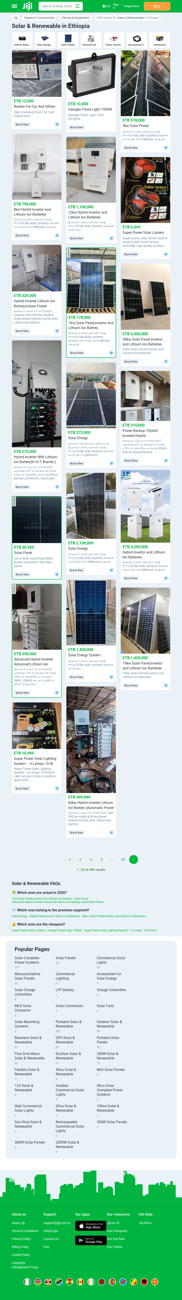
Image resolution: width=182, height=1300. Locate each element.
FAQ (46, 1247)
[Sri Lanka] (112, 1281)
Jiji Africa (145, 1223)
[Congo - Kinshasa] (123, 1281)
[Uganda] (48, 1281)
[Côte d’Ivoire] (91, 1281)
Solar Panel (81, 898)
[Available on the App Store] (90, 1226)
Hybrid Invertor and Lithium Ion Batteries (55, 916)
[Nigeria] (27, 1281)
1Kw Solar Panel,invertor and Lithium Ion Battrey (42, 898)
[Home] (28, 6)
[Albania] (144, 1281)
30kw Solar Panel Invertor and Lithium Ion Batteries (114, 916)
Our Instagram (117, 1231)
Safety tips (51, 1231)
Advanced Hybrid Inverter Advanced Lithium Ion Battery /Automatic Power (58, 902)
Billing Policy (20, 1247)
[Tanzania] (59, 1281)
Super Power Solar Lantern (28, 930)
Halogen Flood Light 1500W (64, 930)
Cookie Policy (21, 1255)
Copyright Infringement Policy (25, 1265)
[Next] (133, 859)
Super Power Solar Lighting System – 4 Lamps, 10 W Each (120, 930)
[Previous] (48, 859)
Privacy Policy (21, 1239)
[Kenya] (37, 1281)
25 (123, 859)
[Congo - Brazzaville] (133, 1281)
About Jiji (18, 1223)
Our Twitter (115, 1247)
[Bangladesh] (101, 1281)
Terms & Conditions (25, 1231)
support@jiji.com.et (57, 1223)
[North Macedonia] (154, 1281)
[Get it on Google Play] (91, 1241)
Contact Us (51, 1239)
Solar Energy (19, 916)
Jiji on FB (113, 1223)
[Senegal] (80, 1281)
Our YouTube (116, 1239)
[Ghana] (69, 1281)
